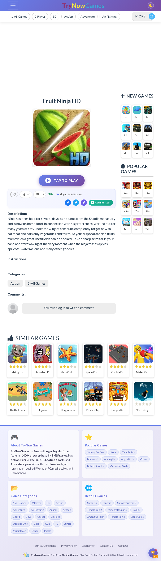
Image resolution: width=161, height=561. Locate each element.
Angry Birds (127, 459)
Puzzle (47, 530)
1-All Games (36, 283)
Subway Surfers (95, 452)
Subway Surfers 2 (126, 503)
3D (48, 503)
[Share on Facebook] (68, 202)
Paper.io (107, 503)
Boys (28, 516)
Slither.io (92, 503)
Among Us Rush (95, 516)
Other (35, 530)
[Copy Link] (84, 202)
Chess (143, 459)
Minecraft (92, 459)
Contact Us (106, 545)
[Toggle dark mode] (151, 5)
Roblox (136, 509)
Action (15, 283)
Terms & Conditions (44, 545)
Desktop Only (20, 523)
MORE (140, 16)
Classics (55, 516)
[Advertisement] (80, 57)
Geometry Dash (119, 466)
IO (57, 523)
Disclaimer (88, 545)
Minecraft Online (117, 509)
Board (16, 516)
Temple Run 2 (94, 509)
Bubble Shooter (95, 466)
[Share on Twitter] (76, 202)
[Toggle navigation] (13, 5)
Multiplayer (19, 530)
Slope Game (137, 516)
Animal (53, 509)
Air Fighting (37, 509)
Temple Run (128, 452)
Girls (36, 523)
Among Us (109, 459)
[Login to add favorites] (14, 194)
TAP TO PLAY (65, 180)
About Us (123, 545)
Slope (113, 452)
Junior (67, 523)
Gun (47, 523)
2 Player (36, 503)
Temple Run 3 (117, 516)
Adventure (19, 509)
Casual (41, 516)
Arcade (67, 509)
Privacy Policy (69, 545)
